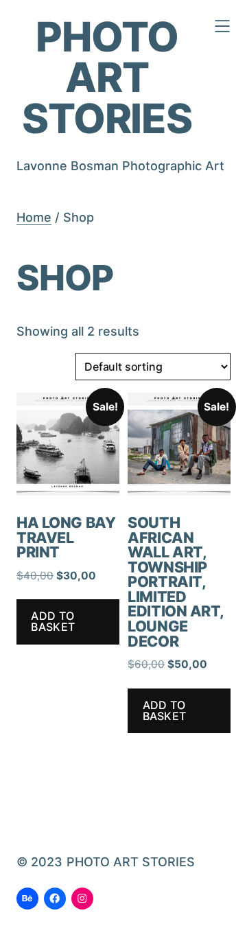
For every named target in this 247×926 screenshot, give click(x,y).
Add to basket (53, 621)
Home (33, 217)
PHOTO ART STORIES (107, 77)
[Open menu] (222, 26)
